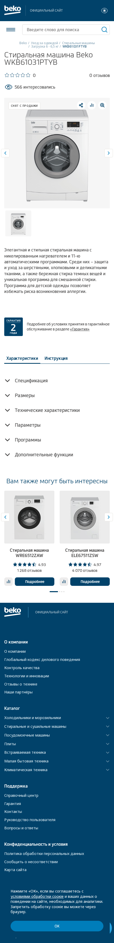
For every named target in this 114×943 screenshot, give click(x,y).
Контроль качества (22, 667)
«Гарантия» (80, 329)
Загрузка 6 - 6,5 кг (45, 46)
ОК (57, 926)
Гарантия (12, 803)
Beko (23, 43)
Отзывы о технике (20, 684)
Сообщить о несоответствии (31, 861)
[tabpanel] (29, 538)
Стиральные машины (78, 43)
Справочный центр (21, 795)
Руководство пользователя (29, 819)
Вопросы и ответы (21, 827)
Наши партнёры (18, 691)
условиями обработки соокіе (37, 896)
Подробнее (34, 581)
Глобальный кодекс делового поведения (42, 659)
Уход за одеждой (44, 43)
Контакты (13, 811)
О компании (15, 651)
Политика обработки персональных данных (44, 853)
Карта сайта (15, 869)
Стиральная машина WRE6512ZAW (29, 553)
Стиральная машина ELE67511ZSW (84, 553)
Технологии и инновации (26, 675)
